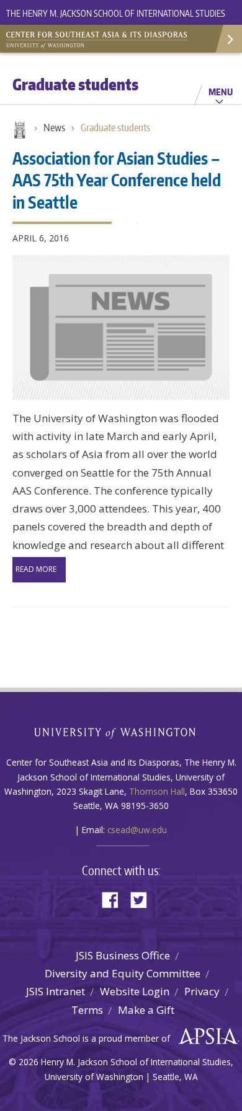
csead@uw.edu (137, 830)
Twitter (143, 899)
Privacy (202, 991)
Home (18, 131)
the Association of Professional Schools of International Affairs (205, 1036)
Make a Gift (146, 1010)
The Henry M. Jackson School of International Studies (115, 13)
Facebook (115, 899)
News (54, 127)
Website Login (134, 991)
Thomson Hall (157, 791)
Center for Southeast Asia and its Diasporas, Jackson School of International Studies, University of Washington (99, 37)
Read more (36, 569)
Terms (87, 1010)
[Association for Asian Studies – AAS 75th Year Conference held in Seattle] (121, 327)
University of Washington (121, 732)
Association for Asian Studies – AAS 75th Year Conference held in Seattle (116, 179)
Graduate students (115, 127)
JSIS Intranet (55, 991)
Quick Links (228, 39)
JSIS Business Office (123, 955)
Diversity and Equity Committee (122, 973)
